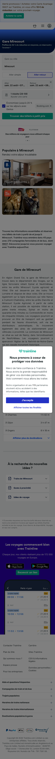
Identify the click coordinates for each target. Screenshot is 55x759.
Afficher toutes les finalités (27, 407)
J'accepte (27, 400)
